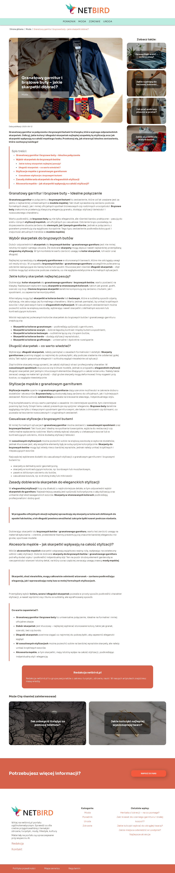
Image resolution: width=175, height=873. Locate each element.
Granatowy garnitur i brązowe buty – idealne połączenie (48, 155)
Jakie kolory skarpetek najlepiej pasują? (40, 163)
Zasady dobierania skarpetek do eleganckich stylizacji (47, 179)
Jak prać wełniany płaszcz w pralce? (146, 111)
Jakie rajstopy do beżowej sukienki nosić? (146, 83)
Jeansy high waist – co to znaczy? (146, 56)
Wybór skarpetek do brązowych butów (38, 159)
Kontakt (16, 849)
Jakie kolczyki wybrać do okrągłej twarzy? (140, 825)
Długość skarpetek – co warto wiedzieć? (40, 167)
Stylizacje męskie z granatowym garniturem (41, 171)
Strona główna (17, 29)
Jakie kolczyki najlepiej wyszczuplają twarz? (127, 723)
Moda (82, 21)
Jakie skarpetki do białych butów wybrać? (146, 138)
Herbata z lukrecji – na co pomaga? (139, 812)
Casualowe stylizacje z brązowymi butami (40, 175)
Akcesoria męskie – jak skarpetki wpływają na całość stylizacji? (52, 183)
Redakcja (17, 843)
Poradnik (69, 21)
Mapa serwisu (52, 868)
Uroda (107, 21)
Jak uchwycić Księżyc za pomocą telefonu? (47, 723)
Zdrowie (94, 21)
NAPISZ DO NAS (148, 773)
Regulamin (74, 868)
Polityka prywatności (24, 868)
